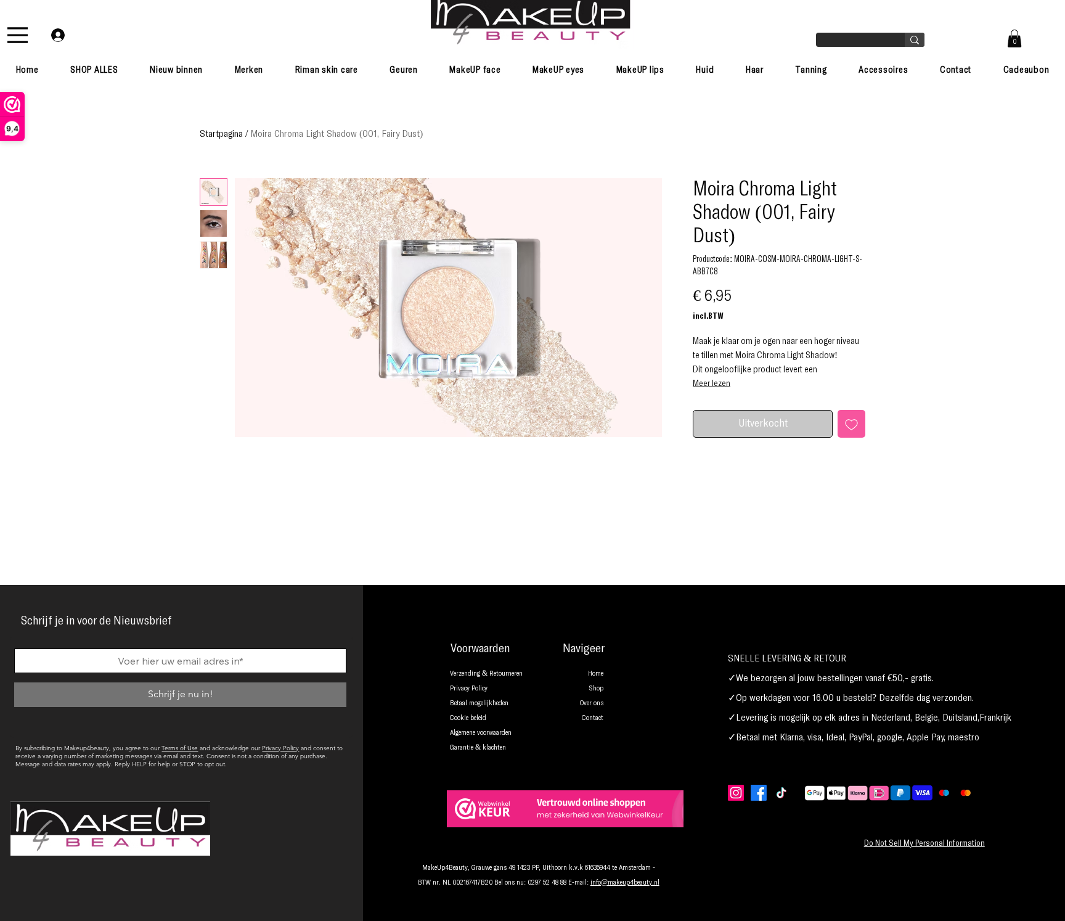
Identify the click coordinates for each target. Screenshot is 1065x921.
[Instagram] (736, 793)
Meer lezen (711, 383)
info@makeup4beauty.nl (624, 882)
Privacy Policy (280, 748)
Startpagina (221, 134)
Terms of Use (179, 748)
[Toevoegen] (851, 424)
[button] (1014, 38)
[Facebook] (759, 793)
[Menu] (17, 35)
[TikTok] (781, 793)
